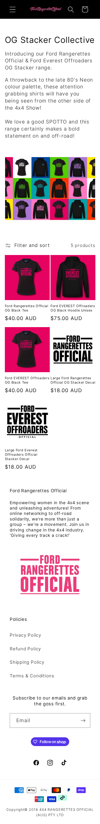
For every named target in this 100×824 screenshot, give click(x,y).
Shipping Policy (27, 662)
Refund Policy (25, 648)
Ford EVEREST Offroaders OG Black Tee (27, 380)
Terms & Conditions (32, 675)
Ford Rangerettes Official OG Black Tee (26, 308)
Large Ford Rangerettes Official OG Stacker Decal (72, 380)
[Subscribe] (83, 720)
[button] (12, 9)
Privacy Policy (25, 635)
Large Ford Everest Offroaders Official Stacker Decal (21, 454)
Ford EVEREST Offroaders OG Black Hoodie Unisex (72, 308)
